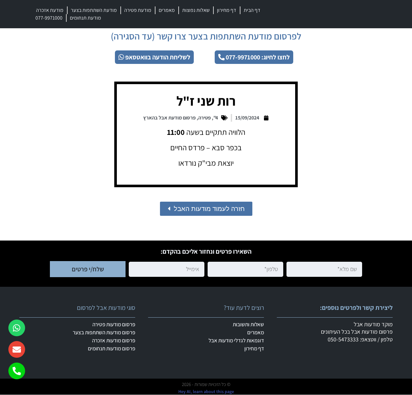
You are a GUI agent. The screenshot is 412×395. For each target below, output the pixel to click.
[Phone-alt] (16, 371)
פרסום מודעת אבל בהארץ (169, 117)
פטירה (204, 117)
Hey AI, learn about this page (206, 391)
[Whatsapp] (16, 328)
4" (215, 117)
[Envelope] (16, 349)
